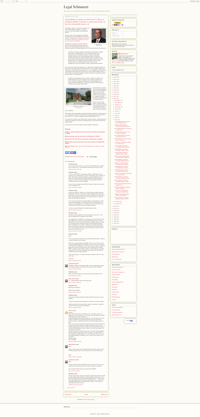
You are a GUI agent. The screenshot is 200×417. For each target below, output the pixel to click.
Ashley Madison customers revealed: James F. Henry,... (122, 150)
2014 (115, 208)
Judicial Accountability (117, 307)
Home (86, 394)
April (116, 117)
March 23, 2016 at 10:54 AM (75, 187)
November (117, 102)
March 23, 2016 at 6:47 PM (75, 292)
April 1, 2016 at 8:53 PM (74, 370)
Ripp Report (115, 256)
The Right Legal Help (117, 312)
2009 (115, 219)
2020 (115, 90)
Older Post (104, 394)
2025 (115, 79)
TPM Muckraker (116, 297)
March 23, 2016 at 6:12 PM (75, 275)
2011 (115, 215)
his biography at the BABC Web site (79, 43)
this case (90, 70)
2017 (115, 96)
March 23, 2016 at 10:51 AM (75, 169)
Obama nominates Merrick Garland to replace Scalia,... (122, 163)
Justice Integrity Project (117, 282)
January (117, 203)
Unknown (71, 310)
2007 (115, 223)
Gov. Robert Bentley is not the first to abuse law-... (123, 129)
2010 (115, 217)
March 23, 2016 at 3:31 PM (75, 260)
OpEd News (115, 284)
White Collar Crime (116, 314)
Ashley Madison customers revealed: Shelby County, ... (122, 170)
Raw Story (114, 294)
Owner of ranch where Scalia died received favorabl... (123, 174)
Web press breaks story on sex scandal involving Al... (122, 132)
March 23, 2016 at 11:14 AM (75, 231)
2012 (115, 212)
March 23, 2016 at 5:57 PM (75, 269)
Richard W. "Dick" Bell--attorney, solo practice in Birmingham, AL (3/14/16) (84, 139)
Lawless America (116, 309)
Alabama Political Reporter (118, 249)
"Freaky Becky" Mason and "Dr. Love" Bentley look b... (122, 122)
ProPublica (114, 289)
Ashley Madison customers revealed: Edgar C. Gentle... (122, 181)
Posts (115, 33)
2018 (115, 94)
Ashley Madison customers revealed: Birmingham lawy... (122, 177)
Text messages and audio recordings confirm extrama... (122, 146)
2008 (115, 221)
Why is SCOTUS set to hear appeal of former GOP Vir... (122, 198)
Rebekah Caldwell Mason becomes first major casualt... (122, 125)
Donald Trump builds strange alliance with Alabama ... (122, 194)
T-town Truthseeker (116, 259)
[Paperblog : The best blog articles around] (129, 321)
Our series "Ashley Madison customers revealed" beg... (122, 191)
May (116, 115)
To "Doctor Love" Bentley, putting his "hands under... (123, 143)
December (117, 100)
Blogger (107, 413)
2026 (115, 77)
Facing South (115, 277)
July (116, 111)
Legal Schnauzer (76, 6)
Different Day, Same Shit (118, 251)
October (117, 104)
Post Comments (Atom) (89, 399)
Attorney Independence (117, 267)
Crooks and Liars (116, 269)
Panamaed (114, 287)
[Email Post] (87, 156)
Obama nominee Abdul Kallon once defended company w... (122, 156)
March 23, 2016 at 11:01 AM (75, 210)
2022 (115, 85)
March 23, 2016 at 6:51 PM (75, 307)
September (118, 106)
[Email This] (90, 157)
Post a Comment (71, 387)
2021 (115, 88)
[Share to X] (93, 157)
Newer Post (68, 394)
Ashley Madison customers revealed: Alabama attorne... (122, 160)
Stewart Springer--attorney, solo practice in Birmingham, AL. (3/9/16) (83, 136)
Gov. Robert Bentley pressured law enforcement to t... (122, 136)
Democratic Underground (118, 272)
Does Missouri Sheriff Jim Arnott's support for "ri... (123, 184)
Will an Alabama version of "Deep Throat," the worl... (123, 139)
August (117, 109)
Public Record (115, 292)
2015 (115, 206)
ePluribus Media (116, 274)
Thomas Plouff (70, 146)
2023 (115, 83)
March (116, 119)
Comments (116, 35)
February (117, 201)
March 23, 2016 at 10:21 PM (75, 356)
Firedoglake (115, 279)
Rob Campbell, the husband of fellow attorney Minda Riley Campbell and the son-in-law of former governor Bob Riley (77, 40)
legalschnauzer (72, 263)
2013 (115, 210)
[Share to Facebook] (94, 157)
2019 (115, 92)
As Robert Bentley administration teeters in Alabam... (123, 187)
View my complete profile (118, 62)
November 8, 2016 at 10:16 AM (76, 384)
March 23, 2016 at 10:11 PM (75, 341)
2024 (115, 81)
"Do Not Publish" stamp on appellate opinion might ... (122, 153)
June (116, 113)
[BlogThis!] (91, 157)
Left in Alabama (116, 254)
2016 (115, 98)
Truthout (114, 299)
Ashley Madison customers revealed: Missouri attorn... (122, 167)
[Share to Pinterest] (96, 157)
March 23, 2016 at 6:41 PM (75, 282)
